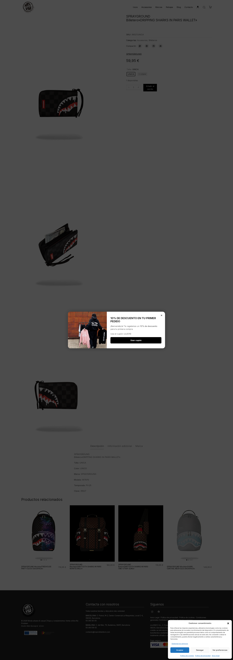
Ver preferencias (219, 650)
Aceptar (179, 650)
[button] (228, 623)
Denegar (200, 650)
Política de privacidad (203, 656)
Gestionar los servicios (180, 644)
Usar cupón (135, 340)
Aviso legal (216, 656)
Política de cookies (187, 656)
